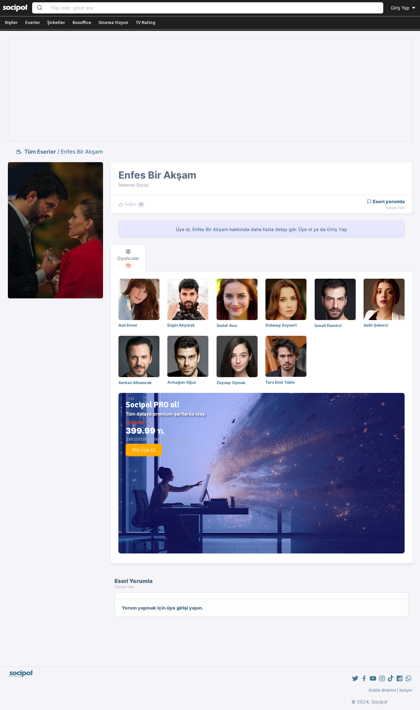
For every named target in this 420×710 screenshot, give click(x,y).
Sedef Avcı (227, 325)
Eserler (32, 22)
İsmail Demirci (328, 325)
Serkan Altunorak (135, 382)
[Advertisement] (210, 90)
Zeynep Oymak (231, 382)
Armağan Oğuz (181, 382)
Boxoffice (82, 22)
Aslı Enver (127, 325)
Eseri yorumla (388, 201)
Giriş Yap (401, 8)
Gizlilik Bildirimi (382, 690)
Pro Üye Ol (143, 450)
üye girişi (177, 608)
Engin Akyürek (181, 325)
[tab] (128, 258)
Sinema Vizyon (113, 22)
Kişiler (11, 22)
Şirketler (56, 22)
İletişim (405, 690)
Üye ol (305, 229)
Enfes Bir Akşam (82, 151)
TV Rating (145, 22)
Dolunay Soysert (281, 325)
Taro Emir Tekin (280, 382)
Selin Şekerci (376, 325)
